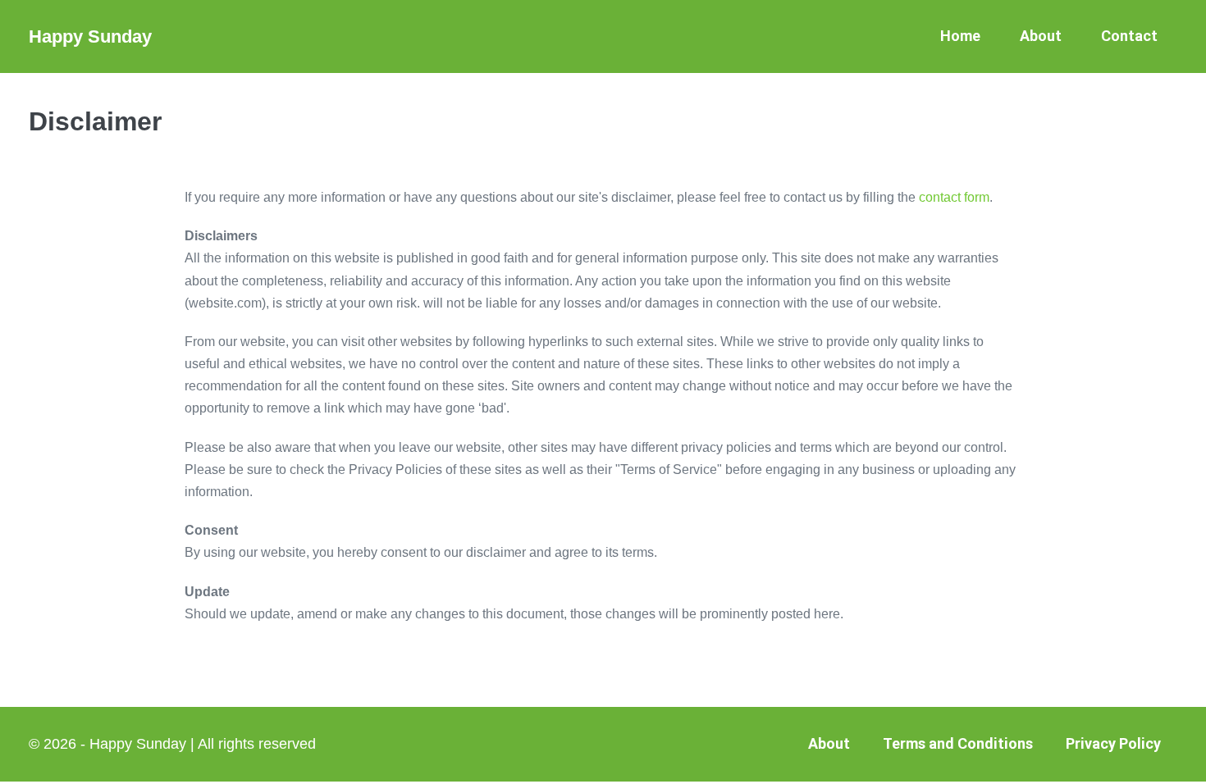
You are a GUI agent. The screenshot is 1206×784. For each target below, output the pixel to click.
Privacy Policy (1113, 743)
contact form (954, 197)
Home (960, 35)
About (1041, 35)
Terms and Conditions (958, 743)
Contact (1129, 35)
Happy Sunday (90, 36)
